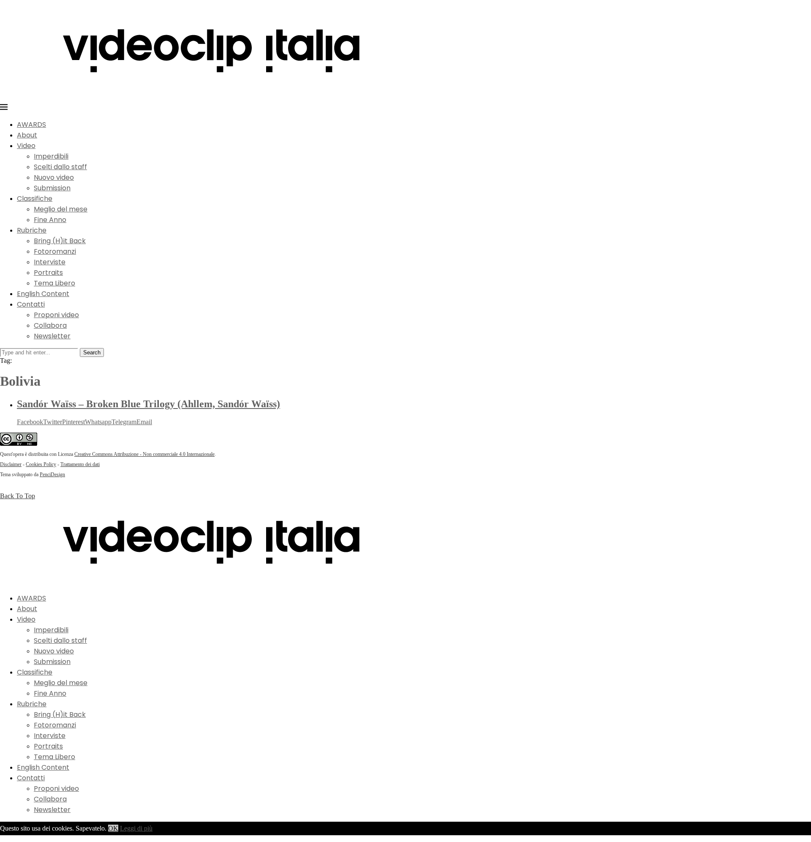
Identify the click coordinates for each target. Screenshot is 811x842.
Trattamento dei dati (80, 464)
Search (92, 352)
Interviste (49, 262)
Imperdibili (51, 156)
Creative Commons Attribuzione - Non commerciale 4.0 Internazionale (144, 454)
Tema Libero (54, 283)
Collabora (50, 325)
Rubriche (31, 230)
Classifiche (34, 198)
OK (113, 828)
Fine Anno (50, 220)
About (27, 135)
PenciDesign (52, 474)
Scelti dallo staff (60, 167)
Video (26, 146)
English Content (43, 294)
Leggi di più (136, 828)
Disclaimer (11, 464)
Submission (52, 188)
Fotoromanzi (55, 251)
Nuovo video (54, 177)
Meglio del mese (60, 209)
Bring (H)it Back (60, 241)
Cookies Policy (41, 464)
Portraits (48, 272)
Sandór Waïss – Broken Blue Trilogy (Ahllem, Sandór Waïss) (148, 403)
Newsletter (52, 336)
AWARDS (31, 124)
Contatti (31, 304)
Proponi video (56, 315)
